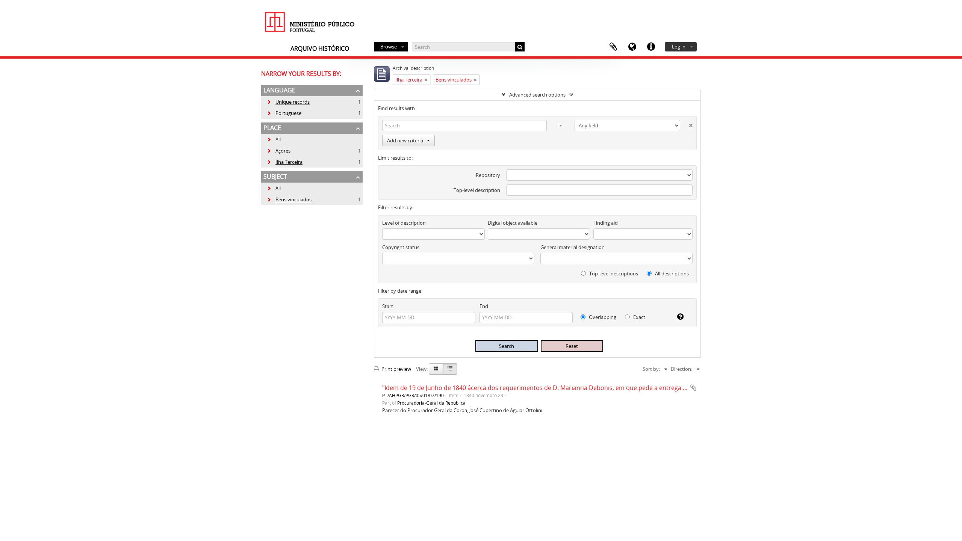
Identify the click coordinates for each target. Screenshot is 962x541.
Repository (488, 175)
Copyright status (400, 247)
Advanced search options (537, 94)
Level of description (404, 222)
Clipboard (613, 47)
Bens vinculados (289, 199)
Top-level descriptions (613, 273)
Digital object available (512, 222)
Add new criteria (405, 140)
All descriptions (671, 273)
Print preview (395, 369)
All (278, 139)
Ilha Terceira (285, 162)
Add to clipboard (693, 387)
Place (272, 128)
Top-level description (477, 190)
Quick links (650, 47)
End (483, 306)
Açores (278, 150)
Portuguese (284, 113)
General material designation (572, 247)
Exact (638, 317)
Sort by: (651, 369)
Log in (678, 46)
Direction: (681, 369)
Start (387, 306)
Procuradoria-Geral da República (431, 403)
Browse (388, 46)
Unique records (288, 101)
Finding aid (605, 222)
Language (632, 47)
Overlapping (602, 317)
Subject (275, 176)
